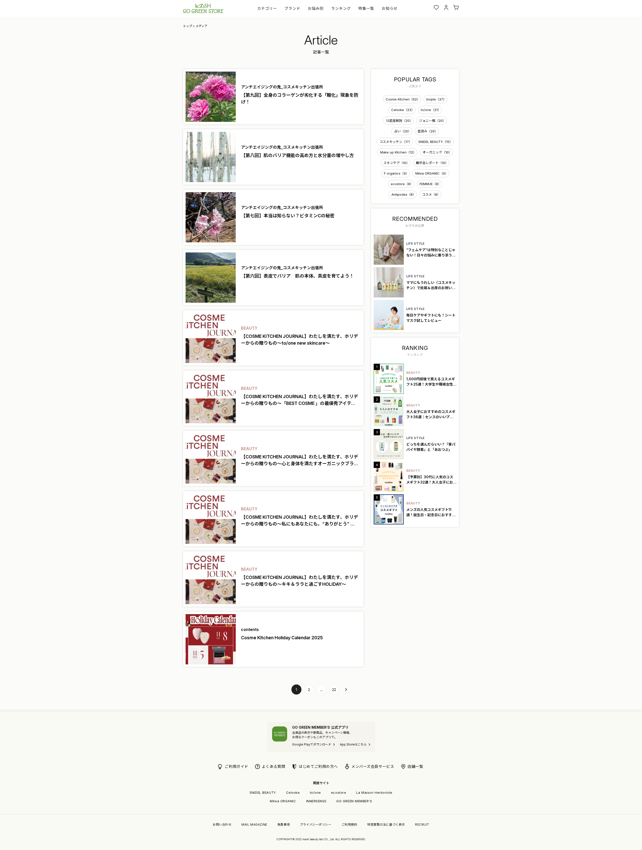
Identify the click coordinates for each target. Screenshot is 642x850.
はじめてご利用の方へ (318, 766)
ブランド (292, 8)
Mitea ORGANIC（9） (431, 173)
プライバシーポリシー (316, 824)
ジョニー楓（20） (432, 121)
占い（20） (402, 131)
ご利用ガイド (236, 766)
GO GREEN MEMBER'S (354, 801)
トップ (187, 26)
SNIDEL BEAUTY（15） (435, 142)
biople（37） (436, 99)
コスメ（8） (431, 194)
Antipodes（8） (403, 194)
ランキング (341, 8)
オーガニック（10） (437, 152)
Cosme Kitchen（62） (403, 99)
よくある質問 (273, 766)
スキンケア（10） (396, 163)
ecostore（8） (402, 184)
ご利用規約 (349, 824)
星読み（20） (428, 131)
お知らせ (389, 8)
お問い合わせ (222, 824)
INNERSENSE (316, 801)
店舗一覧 (415, 766)
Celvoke (293, 792)
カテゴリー (267, 8)
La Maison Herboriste (374, 792)
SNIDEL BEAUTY (263, 792)
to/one (315, 792)
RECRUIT (422, 824)
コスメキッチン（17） (395, 142)
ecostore (338, 792)
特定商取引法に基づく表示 (386, 824)
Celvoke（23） (403, 110)
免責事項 (283, 824)
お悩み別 (316, 8)
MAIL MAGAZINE (254, 824)
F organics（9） (396, 173)
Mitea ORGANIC (283, 801)
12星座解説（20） (399, 121)
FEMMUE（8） (430, 184)
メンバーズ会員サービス (372, 766)
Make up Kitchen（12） (398, 152)
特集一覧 (366, 8)
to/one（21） (431, 110)
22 (334, 689)
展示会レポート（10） (432, 163)
